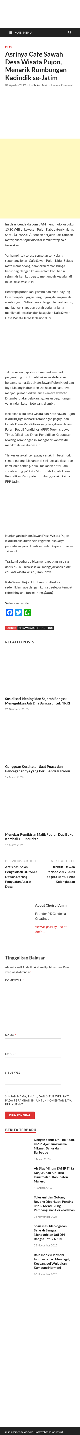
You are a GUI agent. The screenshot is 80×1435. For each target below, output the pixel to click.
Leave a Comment (62, 85)
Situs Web (13, 1072)
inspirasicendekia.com (19, 1432)
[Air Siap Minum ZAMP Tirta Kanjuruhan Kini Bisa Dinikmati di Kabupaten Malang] (18, 1169)
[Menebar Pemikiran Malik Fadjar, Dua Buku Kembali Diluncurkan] (40, 808)
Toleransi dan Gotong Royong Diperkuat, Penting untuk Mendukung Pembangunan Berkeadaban (54, 1203)
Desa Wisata (26, 627)
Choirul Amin (40, 85)
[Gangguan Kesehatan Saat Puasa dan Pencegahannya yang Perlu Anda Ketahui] (40, 740)
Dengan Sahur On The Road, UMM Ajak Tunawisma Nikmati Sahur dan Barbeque (54, 1146)
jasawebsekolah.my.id (49, 1432)
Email (10, 1053)
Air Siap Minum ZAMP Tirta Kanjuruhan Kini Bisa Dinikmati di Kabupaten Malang (54, 1174)
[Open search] (70, 32)
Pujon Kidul (45, 627)
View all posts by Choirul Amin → (51, 929)
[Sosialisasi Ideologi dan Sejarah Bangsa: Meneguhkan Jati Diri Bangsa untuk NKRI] (40, 673)
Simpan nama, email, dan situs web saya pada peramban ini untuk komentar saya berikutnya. (38, 1100)
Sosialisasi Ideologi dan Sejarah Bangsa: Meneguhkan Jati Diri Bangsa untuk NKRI (37, 700)
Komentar (14, 980)
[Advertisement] (40, 178)
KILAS (8, 47)
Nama (10, 1035)
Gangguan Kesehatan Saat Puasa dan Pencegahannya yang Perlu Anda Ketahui (37, 768)
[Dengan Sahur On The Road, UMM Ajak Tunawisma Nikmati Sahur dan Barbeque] (18, 1140)
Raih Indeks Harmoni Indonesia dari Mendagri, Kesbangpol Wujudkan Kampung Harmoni (52, 1261)
